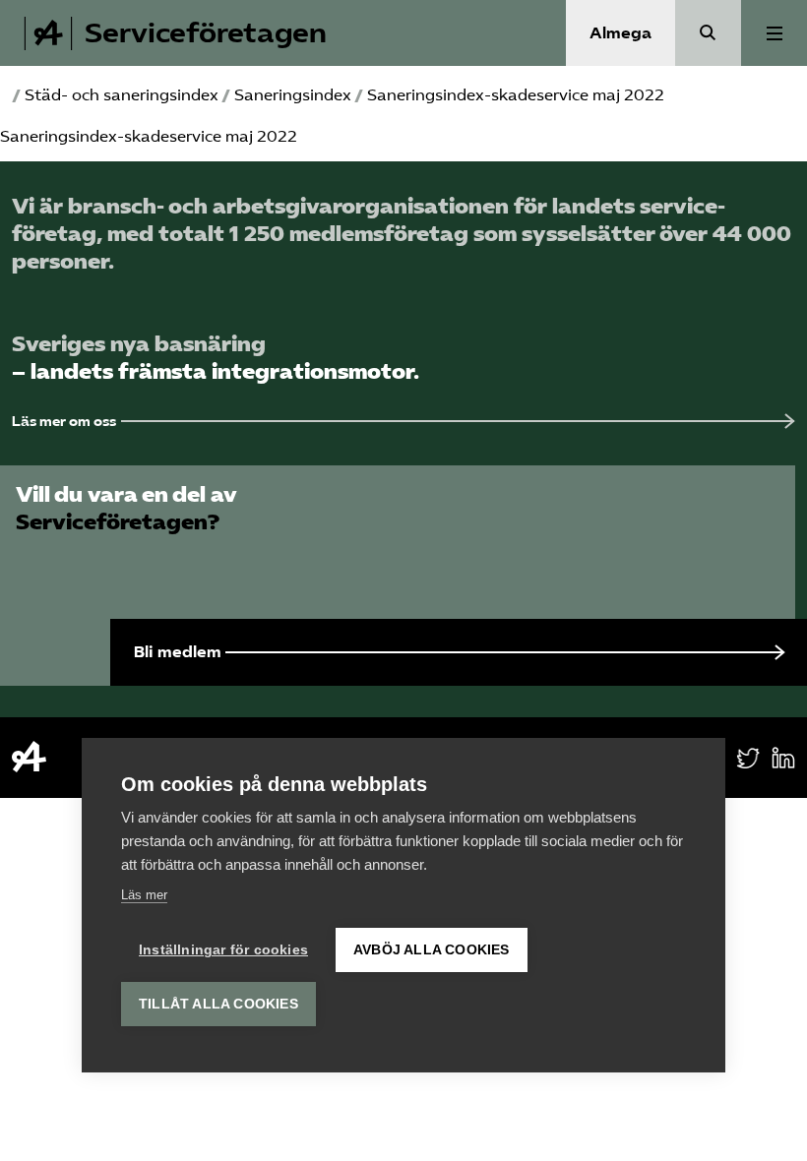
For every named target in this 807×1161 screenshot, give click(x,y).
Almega (621, 33)
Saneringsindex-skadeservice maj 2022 (148, 136)
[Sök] (708, 33)
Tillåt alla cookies (218, 1004)
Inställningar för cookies (223, 950)
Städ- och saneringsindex (121, 95)
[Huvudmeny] (774, 33)
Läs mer (144, 894)
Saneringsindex (292, 95)
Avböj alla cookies (431, 950)
